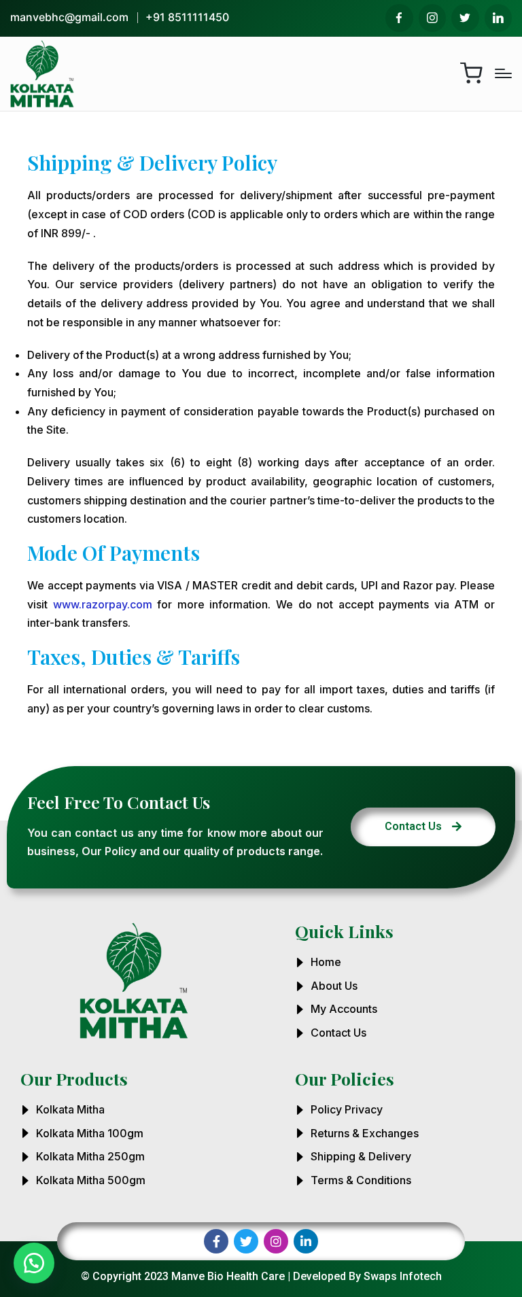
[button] (34, 1263)
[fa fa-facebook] (399, 18)
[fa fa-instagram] (433, 18)
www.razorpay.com (102, 604)
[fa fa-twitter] (465, 18)
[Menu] (503, 73)
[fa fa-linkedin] (498, 18)
